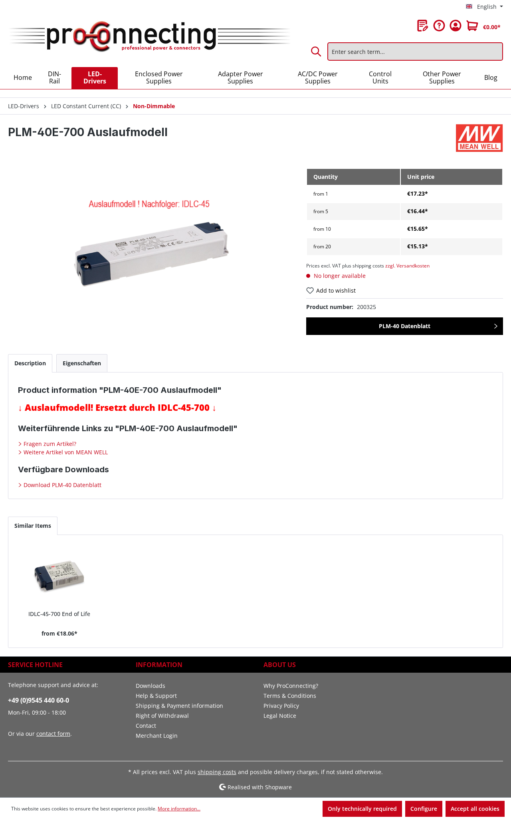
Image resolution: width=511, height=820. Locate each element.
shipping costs (217, 772)
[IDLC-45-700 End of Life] (59, 576)
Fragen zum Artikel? (49, 444)
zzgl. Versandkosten (407, 265)
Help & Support (156, 695)
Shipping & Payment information (179, 705)
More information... (179, 808)
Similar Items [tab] (32, 525)
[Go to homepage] (149, 37)
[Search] (316, 51)
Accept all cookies (475, 808)
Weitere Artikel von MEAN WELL (65, 452)
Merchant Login (157, 735)
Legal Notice (279, 715)
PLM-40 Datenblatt (404, 326)
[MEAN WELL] (479, 138)
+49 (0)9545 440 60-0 (38, 700)
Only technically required (362, 808)
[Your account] (455, 25)
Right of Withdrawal (162, 715)
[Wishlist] (422, 25)
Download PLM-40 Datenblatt (61, 485)
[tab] (30, 363)
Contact (146, 725)
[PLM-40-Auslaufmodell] (149, 254)
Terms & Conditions (289, 695)
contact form (53, 733)
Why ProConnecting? (290, 685)
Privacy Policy (281, 705)
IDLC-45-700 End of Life (59, 614)
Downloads (150, 685)
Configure (423, 808)
